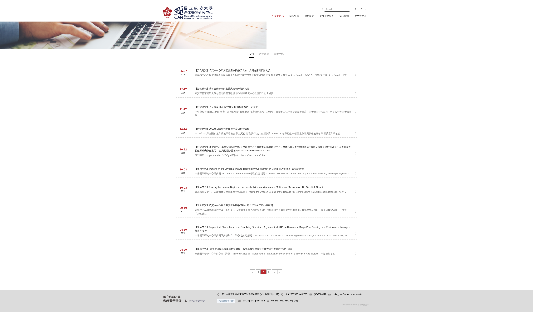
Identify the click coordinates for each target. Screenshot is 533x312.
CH (363, 9)
